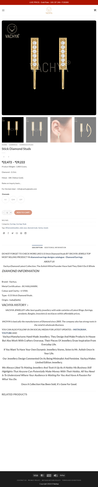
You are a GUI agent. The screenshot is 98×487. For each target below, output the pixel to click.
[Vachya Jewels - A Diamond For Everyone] (49, 10)
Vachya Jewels (43, 228)
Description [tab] (37, 247)
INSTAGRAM (79, 329)
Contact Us (21, 480)
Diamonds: (5, 194)
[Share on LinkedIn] (25, 233)
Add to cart (23, 212)
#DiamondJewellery (12, 228)
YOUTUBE (7, 333)
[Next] (91, 67)
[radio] (5, 199)
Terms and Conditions (71, 480)
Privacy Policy (34, 480)
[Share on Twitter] (13, 233)
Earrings (13, 145)
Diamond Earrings (74, 257)
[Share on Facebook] (8, 233)
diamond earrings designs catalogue (47, 257)
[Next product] (4, 157)
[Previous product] (8, 157)
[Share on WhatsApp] (4, 233)
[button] (3, 10)
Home (4, 145)
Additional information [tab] (55, 247)
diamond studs (33, 228)
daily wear (23, 228)
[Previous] (7, 67)
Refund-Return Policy (51, 480)
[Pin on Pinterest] (21, 233)
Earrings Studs (26, 145)
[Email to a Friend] (17, 233)
